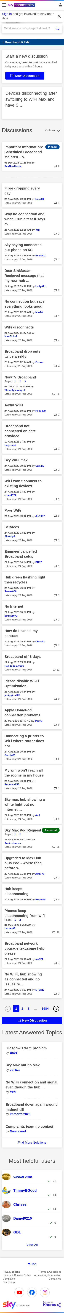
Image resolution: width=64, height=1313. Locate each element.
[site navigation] (4, 5)
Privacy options (11, 1271)
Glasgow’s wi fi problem (26, 1048)
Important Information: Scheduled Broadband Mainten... (23, 152)
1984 (45, 1008)
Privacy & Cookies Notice (17, 1275)
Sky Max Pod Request (22, 830)
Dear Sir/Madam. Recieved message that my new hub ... (24, 276)
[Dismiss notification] (59, 16)
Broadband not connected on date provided (20, 431)
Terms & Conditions (50, 1271)
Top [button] (33, 1264)
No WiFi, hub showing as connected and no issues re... (23, 979)
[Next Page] (56, 1008)
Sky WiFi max (16, 460)
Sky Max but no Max (23, 1065)
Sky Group (9, 1282)
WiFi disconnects (19, 327)
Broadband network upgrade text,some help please (24, 948)
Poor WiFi (12, 510)
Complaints (9, 1278)
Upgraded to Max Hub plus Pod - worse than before (23, 863)
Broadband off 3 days (22, 657)
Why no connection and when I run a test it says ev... (24, 219)
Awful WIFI (13, 405)
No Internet (13, 606)
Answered (51, 830)
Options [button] (50, 130)
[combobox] (29, 28)
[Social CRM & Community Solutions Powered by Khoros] (52, 1304)
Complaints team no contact (29, 1126)
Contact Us (55, 1278)
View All (32, 1245)
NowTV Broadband (20, 377)
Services (11, 527)
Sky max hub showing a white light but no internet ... (24, 804)
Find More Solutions (32, 1142)
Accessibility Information (47, 1275)
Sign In (59, 5)
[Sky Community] (22, 5)
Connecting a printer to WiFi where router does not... (24, 741)
